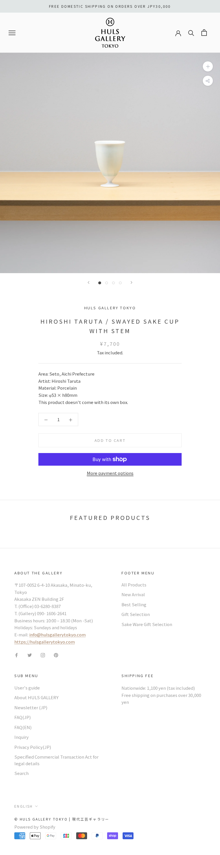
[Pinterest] (56, 654)
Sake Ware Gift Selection (146, 624)
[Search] (191, 33)
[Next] (131, 282)
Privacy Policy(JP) (32, 747)
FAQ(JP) (22, 717)
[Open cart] (204, 32)
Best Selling (133, 604)
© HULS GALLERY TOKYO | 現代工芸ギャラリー (61, 819)
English (23, 806)
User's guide (27, 688)
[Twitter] (30, 654)
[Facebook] (16, 654)
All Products (133, 585)
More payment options (110, 473)
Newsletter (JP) (30, 707)
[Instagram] (43, 654)
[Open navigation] (12, 32)
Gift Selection (135, 614)
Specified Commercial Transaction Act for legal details (56, 760)
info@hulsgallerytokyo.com (57, 634)
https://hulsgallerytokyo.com (44, 642)
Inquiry (21, 737)
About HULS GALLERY (36, 697)
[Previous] (88, 282)
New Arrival (133, 594)
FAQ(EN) (23, 727)
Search (21, 773)
